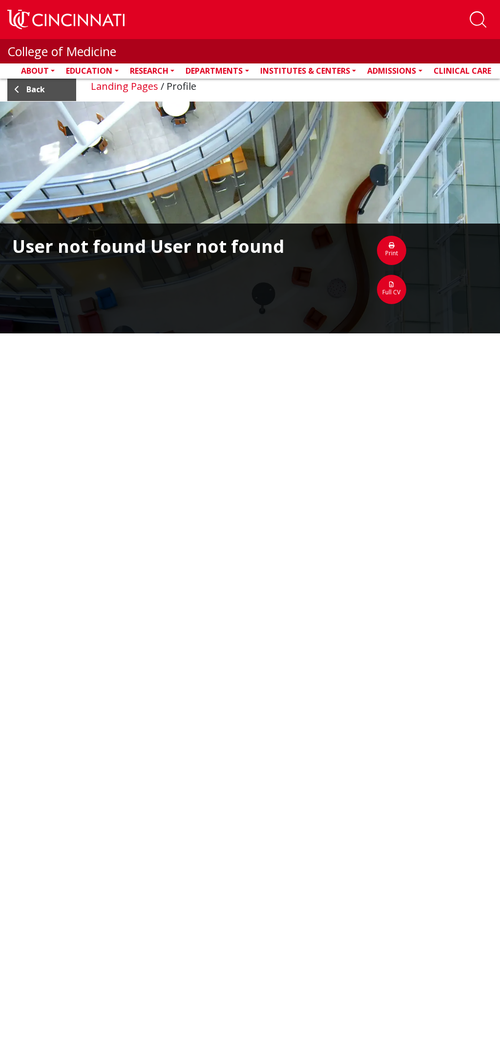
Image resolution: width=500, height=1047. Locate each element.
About (35, 70)
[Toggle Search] (478, 19)
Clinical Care (462, 70)
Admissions (391, 70)
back (35, 89)
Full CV (391, 292)
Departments (214, 70)
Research (149, 70)
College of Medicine (61, 51)
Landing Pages (124, 86)
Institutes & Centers (305, 70)
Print (391, 253)
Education (89, 70)
